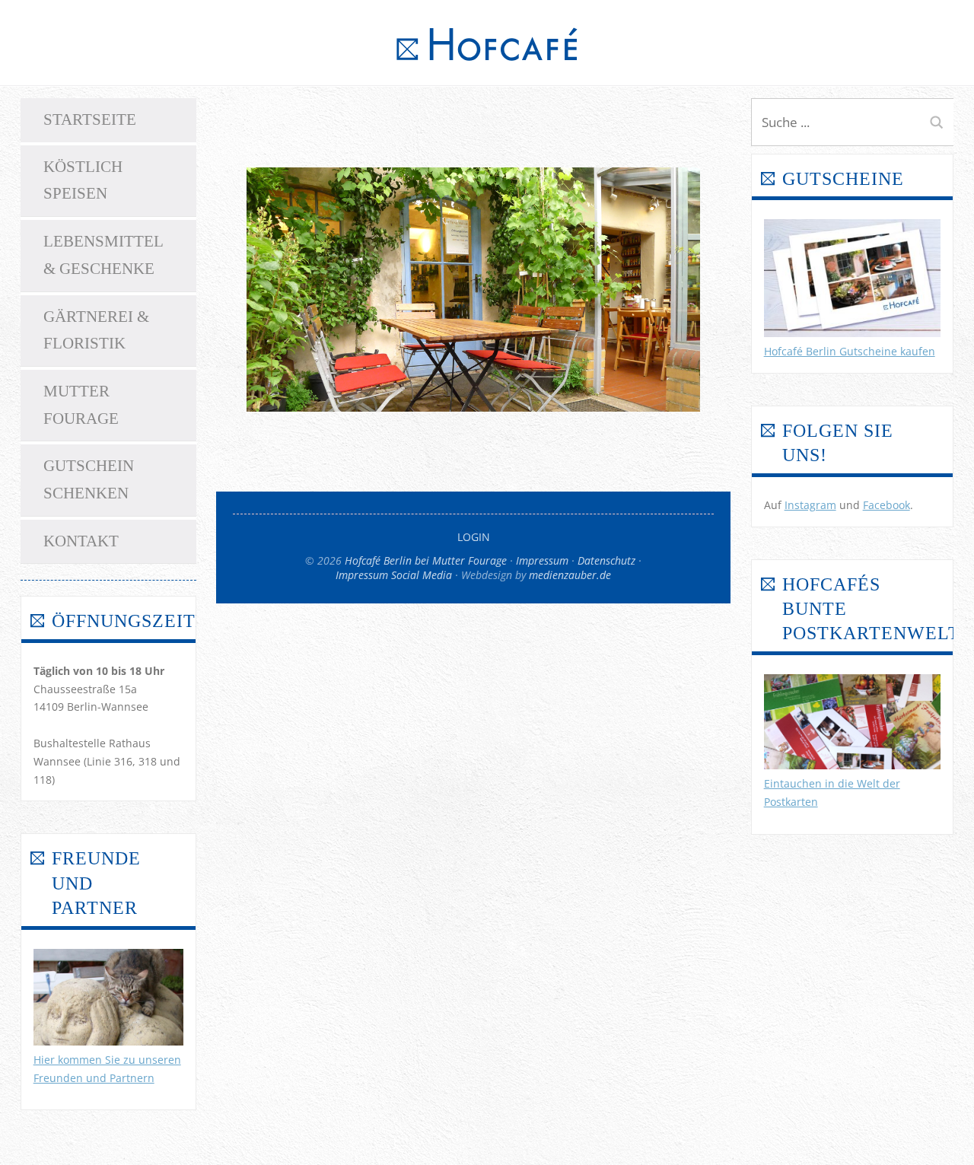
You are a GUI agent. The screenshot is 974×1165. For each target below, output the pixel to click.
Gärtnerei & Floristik (96, 330)
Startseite (89, 119)
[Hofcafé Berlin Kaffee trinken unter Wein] (473, 407)
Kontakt (81, 541)
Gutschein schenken (88, 479)
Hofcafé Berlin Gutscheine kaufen (849, 351)
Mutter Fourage (81, 405)
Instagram (810, 505)
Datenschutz (606, 560)
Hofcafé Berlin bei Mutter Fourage (426, 560)
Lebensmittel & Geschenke (103, 255)
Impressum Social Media (394, 575)
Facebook (886, 505)
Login (473, 537)
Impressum (542, 560)
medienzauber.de (570, 575)
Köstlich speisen (83, 180)
